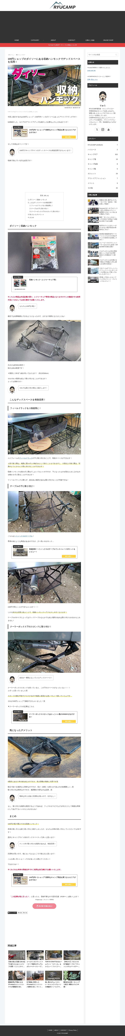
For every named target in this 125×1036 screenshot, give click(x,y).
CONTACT (64, 1030)
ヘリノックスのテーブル (23, 536)
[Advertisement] (62, 24)
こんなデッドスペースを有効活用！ (41, 202)
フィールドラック (25, 458)
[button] (116, 55)
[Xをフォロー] (97, 130)
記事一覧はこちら (92, 79)
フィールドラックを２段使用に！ (42, 205)
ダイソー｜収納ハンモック (38, 199)
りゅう (103, 105)
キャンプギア (13, 912)
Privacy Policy (73, 1030)
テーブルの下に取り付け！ (40, 208)
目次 (41, 195)
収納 (21, 912)
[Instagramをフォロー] (103, 130)
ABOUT (56, 1030)
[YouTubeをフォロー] (108, 130)
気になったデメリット (36, 214)
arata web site (91, 70)
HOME (50, 1030)
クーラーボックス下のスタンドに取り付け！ (45, 211)
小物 (26, 912)
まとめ (31, 217)
